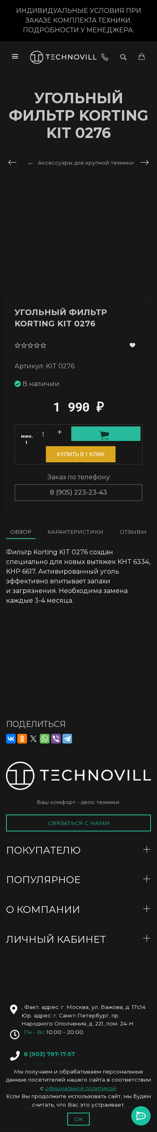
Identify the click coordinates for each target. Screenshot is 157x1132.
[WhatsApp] (45, 739)
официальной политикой (80, 1088)
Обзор (20, 531)
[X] (33, 739)
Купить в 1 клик (81, 454)
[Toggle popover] (141, 1116)
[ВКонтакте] (11, 739)
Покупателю (44, 850)
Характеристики (75, 531)
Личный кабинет (57, 939)
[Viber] (56, 739)
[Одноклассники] (22, 739)
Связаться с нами (78, 823)
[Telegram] (67, 739)
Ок (78, 1119)
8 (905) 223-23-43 (78, 492)
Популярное (44, 880)
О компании (44, 909)
